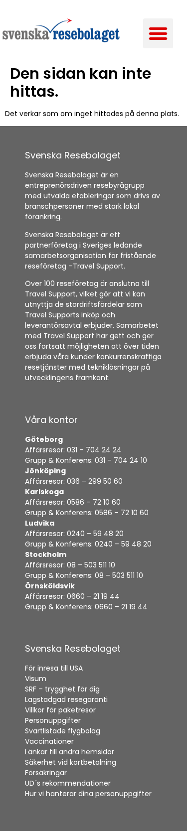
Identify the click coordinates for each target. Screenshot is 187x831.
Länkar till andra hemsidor (69, 752)
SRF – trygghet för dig (62, 689)
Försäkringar (46, 773)
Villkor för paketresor (60, 710)
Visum (35, 679)
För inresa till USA (54, 668)
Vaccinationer (49, 741)
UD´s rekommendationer (68, 783)
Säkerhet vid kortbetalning (70, 762)
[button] (158, 33)
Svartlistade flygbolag (62, 731)
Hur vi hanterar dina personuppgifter (89, 794)
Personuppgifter (53, 720)
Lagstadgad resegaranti (66, 699)
